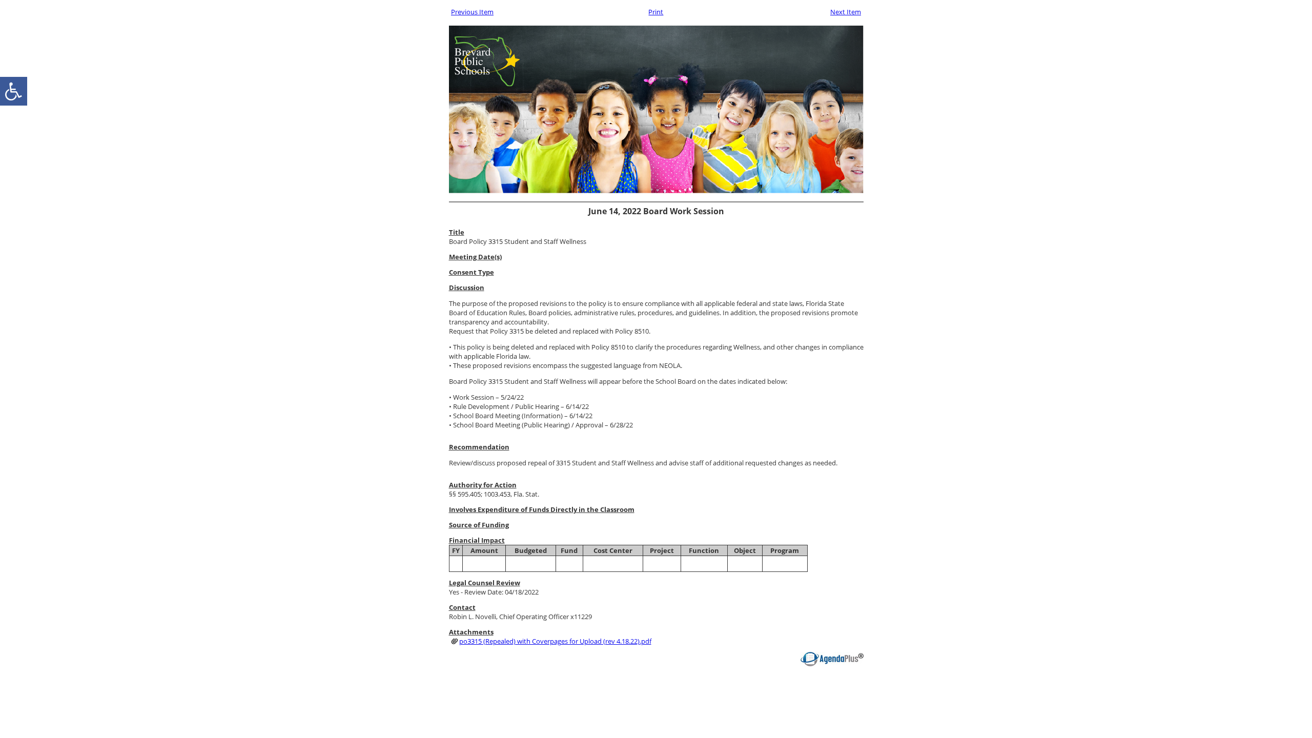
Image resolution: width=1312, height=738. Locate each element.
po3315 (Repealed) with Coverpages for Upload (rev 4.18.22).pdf (555, 641)
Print (655, 11)
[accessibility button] (13, 91)
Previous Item (472, 11)
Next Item (845, 11)
